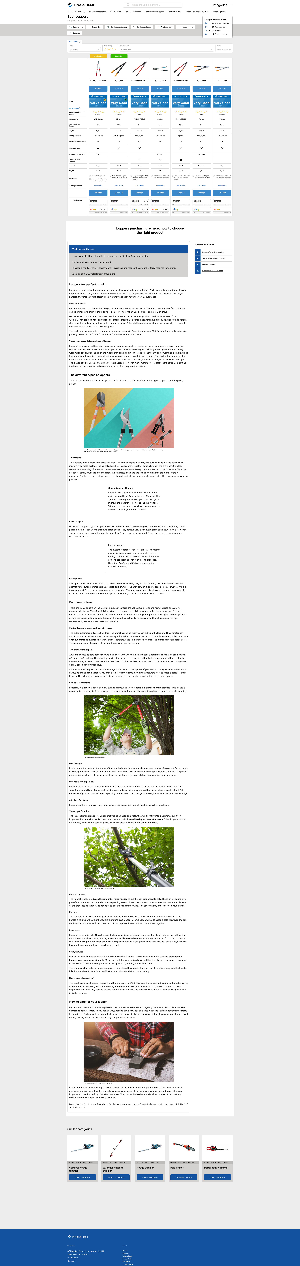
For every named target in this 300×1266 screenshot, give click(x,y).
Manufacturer (124, 46)
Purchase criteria (208, 264)
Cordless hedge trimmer (78, 1169)
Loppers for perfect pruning (213, 252)
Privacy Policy (127, 1259)
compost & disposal (133, 12)
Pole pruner (177, 1167)
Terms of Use (127, 1256)
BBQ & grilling (115, 12)
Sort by (71, 46)
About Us (125, 1253)
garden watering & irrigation (196, 12)
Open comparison (82, 1177)
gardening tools (218, 12)
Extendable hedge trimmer (113, 1169)
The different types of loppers (213, 258)
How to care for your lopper (212, 271)
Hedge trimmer (145, 1167)
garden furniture (175, 12)
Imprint (125, 1250)
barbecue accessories (97, 12)
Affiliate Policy (127, 1264)
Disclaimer (126, 1262)
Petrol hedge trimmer (216, 1167)
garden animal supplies (154, 12)
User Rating (108, 46)
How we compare (74, 108)
